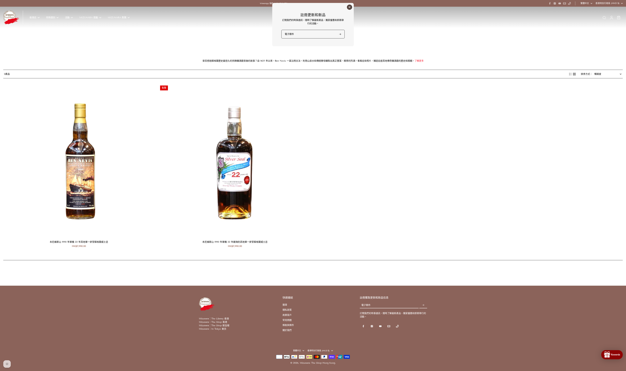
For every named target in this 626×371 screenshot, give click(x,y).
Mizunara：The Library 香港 (214, 318)
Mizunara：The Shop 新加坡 (214, 325)
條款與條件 (288, 325)
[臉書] (549, 3)
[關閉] (349, 7)
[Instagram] (554, 3)
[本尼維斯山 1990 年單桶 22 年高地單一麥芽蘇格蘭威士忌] (79, 160)
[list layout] (570, 74)
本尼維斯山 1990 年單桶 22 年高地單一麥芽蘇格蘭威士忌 (79, 242)
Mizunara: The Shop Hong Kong (317, 363)
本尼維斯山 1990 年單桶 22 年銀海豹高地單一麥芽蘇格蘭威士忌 (235, 242)
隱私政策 (287, 309)
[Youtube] (559, 3)
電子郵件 (366, 305)
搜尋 (285, 304)
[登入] (611, 17)
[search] (604, 17)
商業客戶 (287, 315)
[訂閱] (423, 305)
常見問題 (287, 320)
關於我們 (287, 330)
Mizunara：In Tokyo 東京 (212, 329)
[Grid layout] (574, 74)
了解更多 (419, 60)
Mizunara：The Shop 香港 (213, 322)
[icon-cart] (618, 17)
